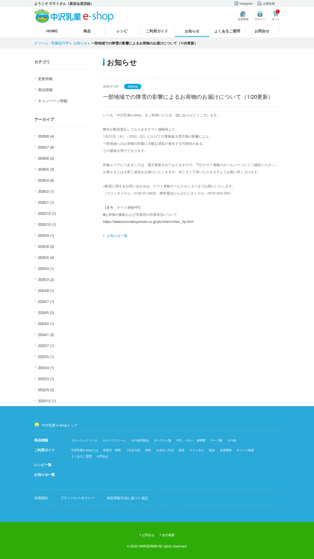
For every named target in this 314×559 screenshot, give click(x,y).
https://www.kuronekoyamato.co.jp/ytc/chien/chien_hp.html (148, 221)
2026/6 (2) (46, 158)
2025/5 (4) (46, 257)
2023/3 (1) (46, 378)
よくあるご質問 (227, 31)
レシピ (122, 31)
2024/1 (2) (46, 334)
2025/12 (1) (47, 213)
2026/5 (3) (46, 169)
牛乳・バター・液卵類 (191, 440)
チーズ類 (216, 440)
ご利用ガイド (157, 31)
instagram (246, 3)
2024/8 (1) (46, 290)
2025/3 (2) (46, 279)
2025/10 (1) (47, 224)
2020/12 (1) (47, 400)
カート (276, 16)
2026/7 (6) (46, 147)
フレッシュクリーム (84, 440)
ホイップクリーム (114, 440)
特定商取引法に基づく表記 (127, 497)
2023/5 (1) (46, 356)
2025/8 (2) (46, 246)
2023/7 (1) (46, 345)
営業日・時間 (112, 450)
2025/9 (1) (46, 235)
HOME (52, 31)
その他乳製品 (140, 440)
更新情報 (45, 78)
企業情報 (269, 3)
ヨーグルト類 (162, 440)
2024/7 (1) (46, 301)
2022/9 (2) (46, 389)
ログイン (260, 19)
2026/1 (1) (46, 202)
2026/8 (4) (46, 136)
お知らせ (192, 31)
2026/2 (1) (46, 191)
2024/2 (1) (46, 323)
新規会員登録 (80, 3)
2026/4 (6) (46, 180)
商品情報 (45, 89)
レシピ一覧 (43, 464)
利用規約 (41, 497)
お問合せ (262, 31)
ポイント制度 (245, 450)
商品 (87, 31)
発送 (181, 450)
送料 (148, 450)
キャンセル (196, 450)
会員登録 (243, 19)
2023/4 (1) (46, 367)
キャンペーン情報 (52, 100)
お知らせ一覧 (117, 235)
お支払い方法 (165, 450)
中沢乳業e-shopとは (84, 450)
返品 (212, 450)
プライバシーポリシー (77, 497)
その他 (231, 440)
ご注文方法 (133, 450)
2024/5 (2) (46, 312)
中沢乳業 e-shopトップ (60, 425)
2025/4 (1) (46, 268)
